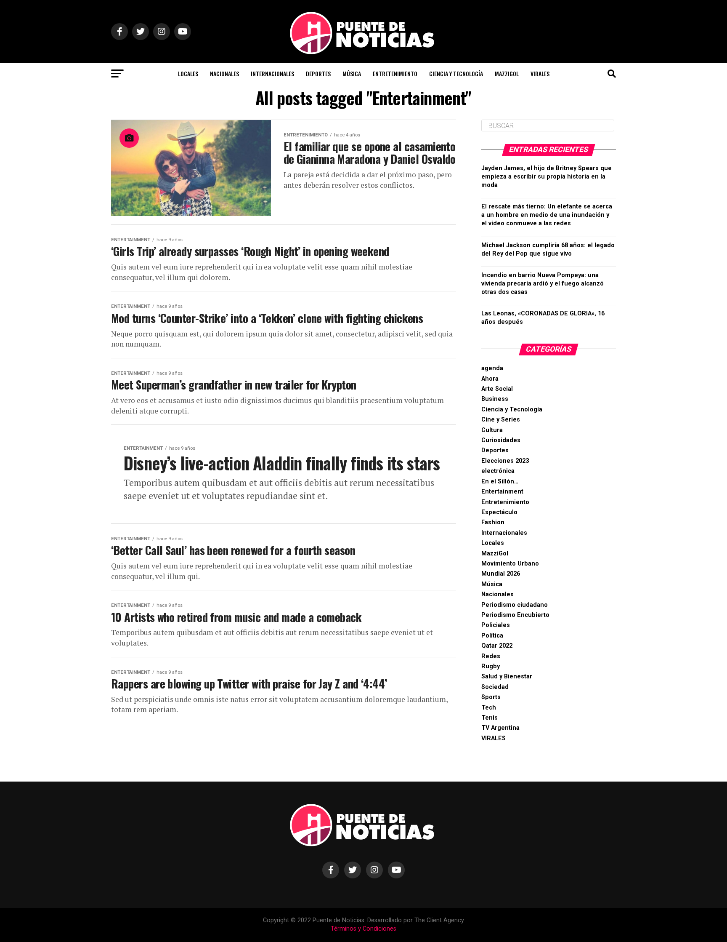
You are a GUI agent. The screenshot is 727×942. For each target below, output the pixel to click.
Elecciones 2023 (505, 460)
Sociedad (495, 687)
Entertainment (502, 491)
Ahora (490, 378)
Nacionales (224, 73)
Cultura (492, 430)
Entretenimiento (395, 73)
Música (351, 73)
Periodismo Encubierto (515, 615)
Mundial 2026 (500, 573)
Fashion (492, 522)
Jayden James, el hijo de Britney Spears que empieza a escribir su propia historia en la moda (546, 177)
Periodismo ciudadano (514, 604)
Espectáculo (499, 512)
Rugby (490, 666)
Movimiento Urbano (510, 563)
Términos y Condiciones (363, 928)
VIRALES (540, 73)
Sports (491, 697)
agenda (492, 368)
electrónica (498, 471)
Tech (488, 707)
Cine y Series (500, 419)
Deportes (318, 73)
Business (494, 399)
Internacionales (272, 73)
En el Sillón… (499, 481)
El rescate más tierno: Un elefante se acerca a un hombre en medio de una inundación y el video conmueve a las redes (546, 215)
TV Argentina (500, 727)
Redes (490, 656)
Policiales (495, 625)
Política (492, 635)
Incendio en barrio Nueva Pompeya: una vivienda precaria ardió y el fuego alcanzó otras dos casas (542, 284)
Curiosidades (500, 440)
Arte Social (497, 388)
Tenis (489, 717)
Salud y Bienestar (506, 676)
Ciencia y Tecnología (456, 73)
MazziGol (507, 73)
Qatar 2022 (496, 645)
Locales (188, 73)
